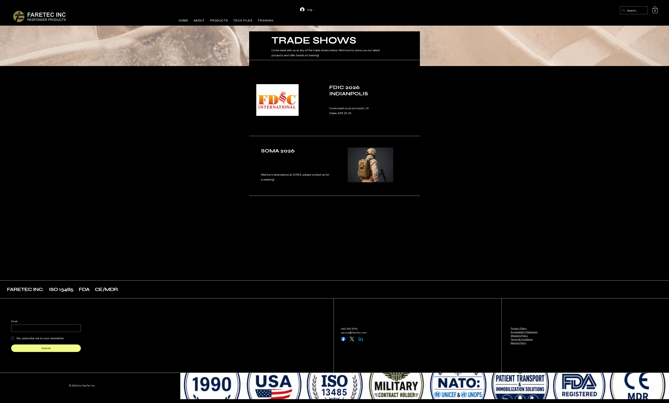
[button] (655, 9)
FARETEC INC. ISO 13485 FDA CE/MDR (62, 289)
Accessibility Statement (524, 332)
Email (14, 321)
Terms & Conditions (522, 339)
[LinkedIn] (361, 339)
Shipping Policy (519, 335)
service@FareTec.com (354, 332)
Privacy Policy (519, 328)
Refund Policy (518, 343)
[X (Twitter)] (352, 339)
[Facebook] (343, 339)
